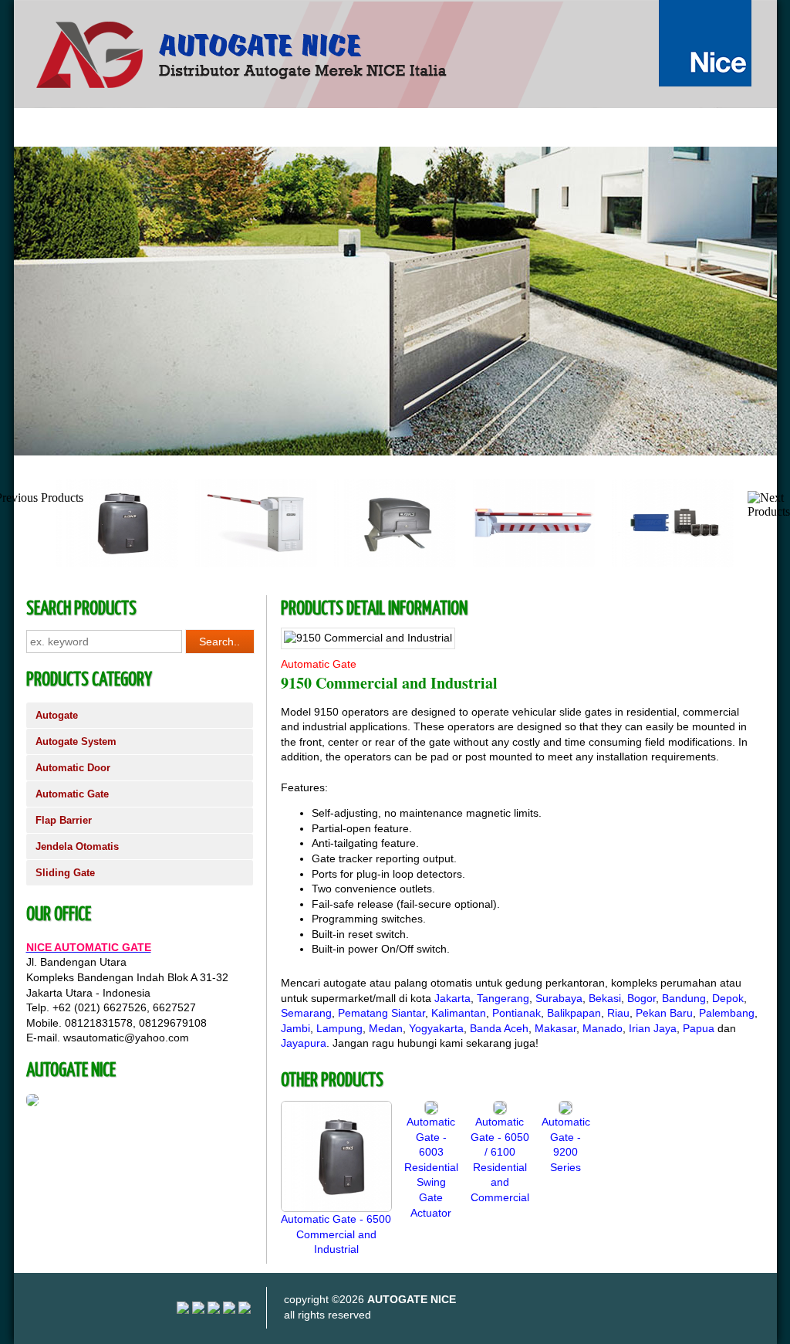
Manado (602, 1028)
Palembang (727, 1013)
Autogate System (75, 741)
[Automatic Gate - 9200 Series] (565, 1111)
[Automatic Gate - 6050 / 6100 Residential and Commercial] (500, 1111)
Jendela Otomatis (77, 846)
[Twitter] (229, 1310)
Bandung (684, 998)
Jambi (295, 1028)
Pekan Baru (664, 1013)
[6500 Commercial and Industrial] (117, 564)
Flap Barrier (63, 820)
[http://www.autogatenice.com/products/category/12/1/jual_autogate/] (395, 301)
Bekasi (605, 998)
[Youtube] (198, 1310)
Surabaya (558, 998)
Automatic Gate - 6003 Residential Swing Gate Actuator (431, 1167)
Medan (386, 1028)
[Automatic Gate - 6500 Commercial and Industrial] (336, 1208)
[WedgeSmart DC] (534, 564)
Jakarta (452, 998)
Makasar (555, 1028)
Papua (698, 1028)
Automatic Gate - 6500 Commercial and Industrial (336, 1234)
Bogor (641, 998)
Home (42, 127)
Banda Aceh (499, 1028)
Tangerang (503, 998)
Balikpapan (574, 1013)
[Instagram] (183, 1310)
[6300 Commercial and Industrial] (395, 564)
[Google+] (214, 1310)
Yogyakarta (436, 1028)
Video (337, 127)
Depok (728, 998)
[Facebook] (244, 1310)
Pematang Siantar (381, 1013)
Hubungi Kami (411, 127)
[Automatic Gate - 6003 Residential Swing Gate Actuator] (431, 1111)
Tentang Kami (116, 127)
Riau (618, 1013)
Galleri (279, 127)
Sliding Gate (65, 873)
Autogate (56, 715)
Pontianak (516, 1013)
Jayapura (303, 1043)
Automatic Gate (72, 794)
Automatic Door (72, 768)
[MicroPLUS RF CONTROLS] (672, 564)
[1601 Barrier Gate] (256, 564)
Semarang (306, 1013)
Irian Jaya (653, 1028)
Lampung (339, 1028)
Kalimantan (458, 1013)
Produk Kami (206, 127)
